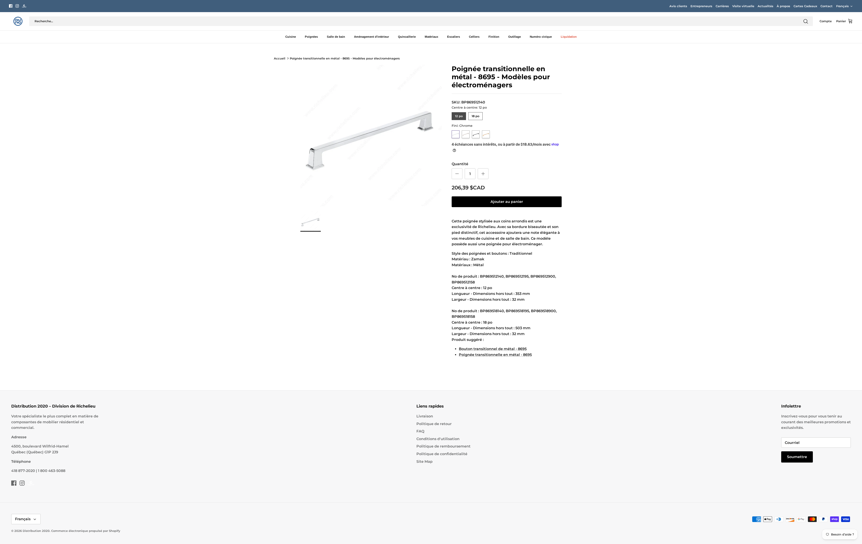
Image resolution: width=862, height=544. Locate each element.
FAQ (420, 431)
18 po (475, 115)
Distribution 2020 (36, 531)
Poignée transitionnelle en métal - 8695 (495, 355)
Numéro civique (541, 36)
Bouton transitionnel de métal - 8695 (493, 349)
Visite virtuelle (743, 6)
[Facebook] (10, 6)
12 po (459, 115)
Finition (493, 36)
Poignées (311, 36)
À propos (783, 6)
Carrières (722, 6)
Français (842, 6)
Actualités (765, 6)
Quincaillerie (407, 36)
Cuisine (290, 36)
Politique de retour (434, 424)
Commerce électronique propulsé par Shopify (85, 531)
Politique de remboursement (443, 446)
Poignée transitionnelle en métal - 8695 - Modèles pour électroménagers (345, 58)
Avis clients (678, 6)
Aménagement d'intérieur (371, 36)
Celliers (474, 36)
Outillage (514, 36)
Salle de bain (336, 36)
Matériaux (431, 36)
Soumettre (797, 457)
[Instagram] (17, 6)
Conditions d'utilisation (438, 439)
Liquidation (569, 36)
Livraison (424, 416)
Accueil (279, 58)
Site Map (424, 461)
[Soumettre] (805, 21)
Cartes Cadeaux (805, 6)
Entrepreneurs (701, 6)
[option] (371, 135)
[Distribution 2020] (24, 6)
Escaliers (453, 36)
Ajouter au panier (506, 202)
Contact (826, 6)
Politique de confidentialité (441, 454)
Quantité (460, 164)
